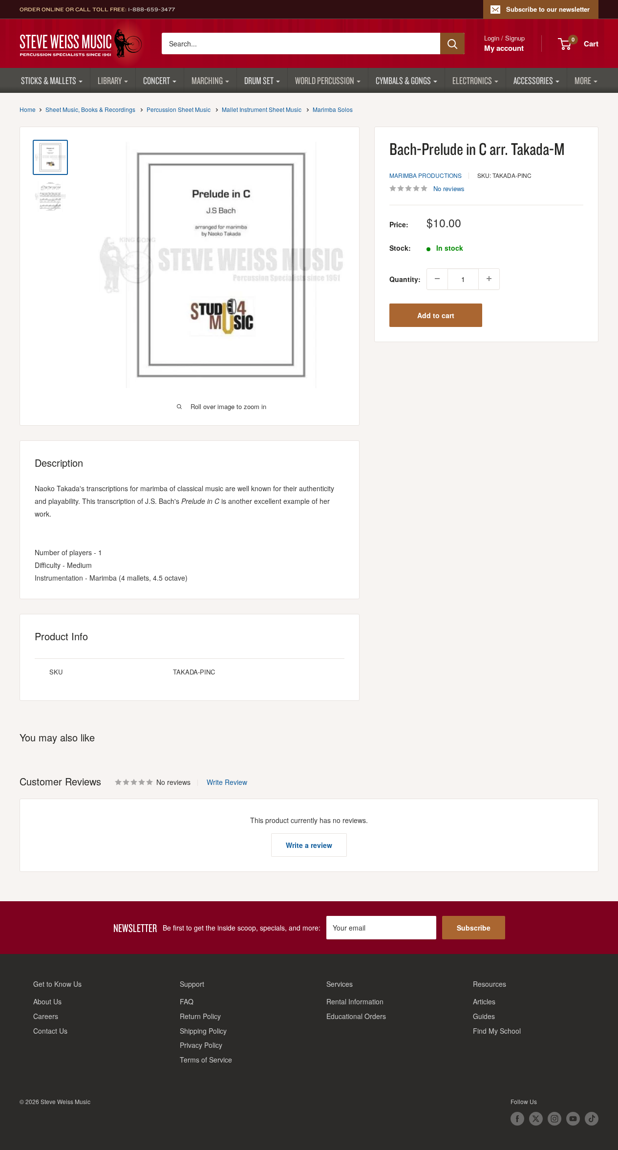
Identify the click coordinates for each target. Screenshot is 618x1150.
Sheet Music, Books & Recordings (90, 109)
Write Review (227, 782)
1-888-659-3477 (151, 9)
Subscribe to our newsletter (548, 9)
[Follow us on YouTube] (573, 1119)
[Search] (452, 43)
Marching (207, 80)
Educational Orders (356, 1016)
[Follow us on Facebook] (517, 1119)
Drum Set (259, 80)
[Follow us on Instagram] (554, 1119)
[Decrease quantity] (437, 278)
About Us (47, 1001)
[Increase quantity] (489, 278)
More (583, 80)
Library (110, 80)
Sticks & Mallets (48, 80)
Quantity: (405, 278)
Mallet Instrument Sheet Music (261, 109)
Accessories (533, 80)
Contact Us (50, 1031)
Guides (484, 1016)
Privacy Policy (201, 1045)
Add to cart (435, 315)
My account (504, 48)
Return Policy (200, 1016)
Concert (156, 80)
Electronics (472, 80)
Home (28, 109)
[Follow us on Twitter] (536, 1119)
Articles (484, 1001)
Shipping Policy (203, 1031)
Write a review (309, 845)
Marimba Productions (425, 175)
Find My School (497, 1031)
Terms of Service (206, 1059)
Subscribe (473, 928)
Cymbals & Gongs (403, 80)
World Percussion (324, 80)
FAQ (186, 1001)
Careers (45, 1016)
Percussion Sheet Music (179, 109)
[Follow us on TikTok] (591, 1119)
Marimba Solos (333, 109)
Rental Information (355, 1001)
